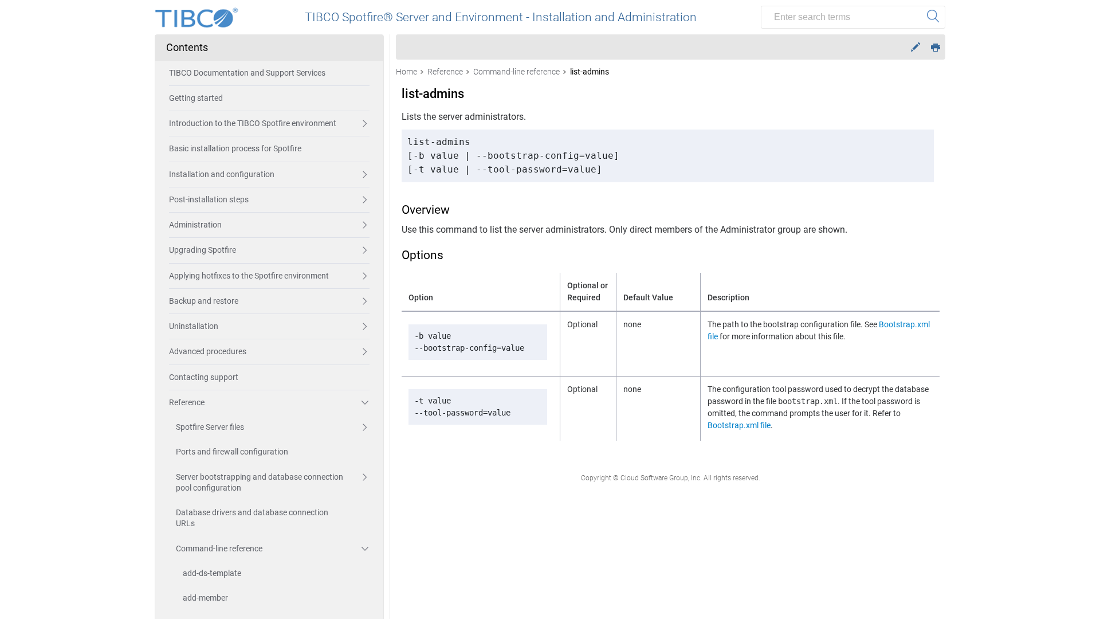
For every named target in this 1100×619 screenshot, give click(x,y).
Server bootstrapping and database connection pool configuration (259, 482)
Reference (187, 402)
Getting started (196, 98)
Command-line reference (219, 548)
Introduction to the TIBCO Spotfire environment (252, 123)
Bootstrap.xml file (739, 425)
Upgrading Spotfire (202, 249)
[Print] (935, 46)
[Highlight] (915, 47)
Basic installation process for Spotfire (235, 148)
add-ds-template (212, 573)
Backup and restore (203, 300)
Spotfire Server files (210, 427)
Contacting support (203, 377)
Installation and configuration (221, 174)
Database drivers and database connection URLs (252, 518)
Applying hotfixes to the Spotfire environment (249, 275)
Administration (195, 224)
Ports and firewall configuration (232, 451)
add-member (205, 597)
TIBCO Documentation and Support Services (247, 72)
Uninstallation (193, 326)
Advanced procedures (207, 351)
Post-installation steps (209, 199)
